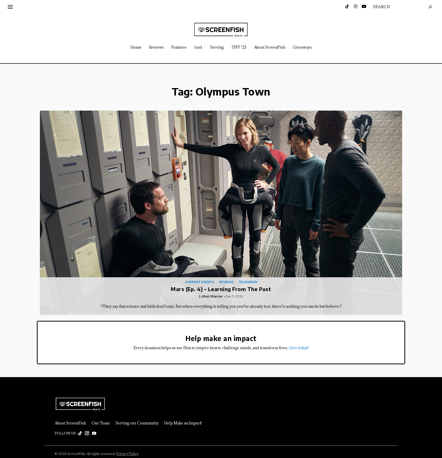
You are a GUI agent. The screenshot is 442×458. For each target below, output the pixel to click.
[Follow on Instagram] (87, 433)
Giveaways (302, 47)
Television (248, 282)
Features (178, 47)
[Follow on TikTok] (80, 433)
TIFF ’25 (238, 47)
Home (135, 47)
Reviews (156, 47)
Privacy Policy (127, 454)
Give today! (298, 347)
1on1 (198, 47)
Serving (217, 47)
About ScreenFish (269, 47)
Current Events (199, 282)
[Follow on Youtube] (94, 433)
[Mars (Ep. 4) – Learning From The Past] (221, 213)
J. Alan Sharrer (211, 296)
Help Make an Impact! (183, 423)
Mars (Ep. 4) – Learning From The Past (221, 289)
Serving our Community (137, 423)
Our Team (101, 423)
